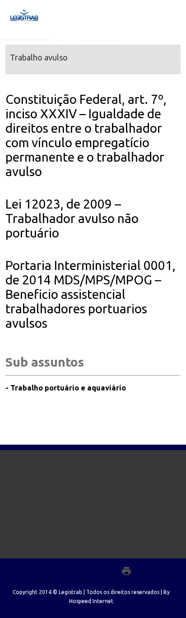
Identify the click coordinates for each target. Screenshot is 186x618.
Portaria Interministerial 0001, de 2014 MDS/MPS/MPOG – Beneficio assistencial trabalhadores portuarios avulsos (90, 294)
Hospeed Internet (91, 601)
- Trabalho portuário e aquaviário (65, 388)
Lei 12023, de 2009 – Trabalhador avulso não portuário (72, 218)
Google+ (107, 571)
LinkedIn (88, 570)
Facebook (57, 571)
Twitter (72, 570)
